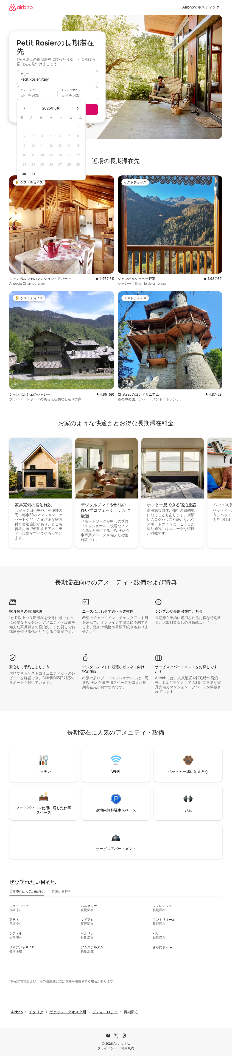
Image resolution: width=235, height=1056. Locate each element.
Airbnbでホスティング (201, 7)
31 (33, 174)
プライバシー (107, 1048)
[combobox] (57, 79)
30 (24, 174)
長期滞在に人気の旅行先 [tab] (27, 892)
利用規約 (127, 1048)
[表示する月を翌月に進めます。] (77, 108)
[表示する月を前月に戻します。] (24, 108)
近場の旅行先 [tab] (61, 892)
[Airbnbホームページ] (21, 7)
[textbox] (37, 95)
